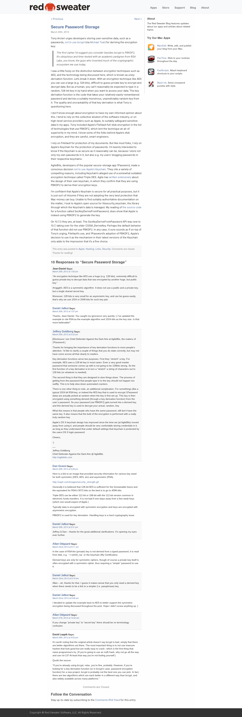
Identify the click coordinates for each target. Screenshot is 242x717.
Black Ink (162, 82)
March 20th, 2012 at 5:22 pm (65, 334)
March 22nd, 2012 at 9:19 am (66, 578)
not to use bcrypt (75, 42)
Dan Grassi (59, 465)
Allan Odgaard (61, 543)
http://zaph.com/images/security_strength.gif (76, 482)
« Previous (57, 18)
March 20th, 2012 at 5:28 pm (65, 468)
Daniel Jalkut (61, 308)
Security (106, 248)
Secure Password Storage (75, 26)
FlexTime (161, 57)
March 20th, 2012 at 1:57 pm (65, 311)
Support (180, 7)
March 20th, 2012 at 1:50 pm (65, 271)
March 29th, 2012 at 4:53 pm (65, 637)
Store (165, 7)
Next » (138, 18)
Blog (193, 7)
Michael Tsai (97, 42)
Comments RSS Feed (107, 700)
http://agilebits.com (62, 457)
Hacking (90, 248)
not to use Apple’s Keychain (90, 169)
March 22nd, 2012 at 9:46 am (66, 598)
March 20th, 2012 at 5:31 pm (65, 527)
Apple (81, 248)
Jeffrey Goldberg (63, 331)
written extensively (120, 177)
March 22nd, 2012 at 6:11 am (66, 546)
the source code (131, 207)
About (205, 7)
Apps (153, 7)
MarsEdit (161, 45)
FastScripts (163, 70)
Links (98, 248)
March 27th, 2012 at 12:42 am (66, 617)
